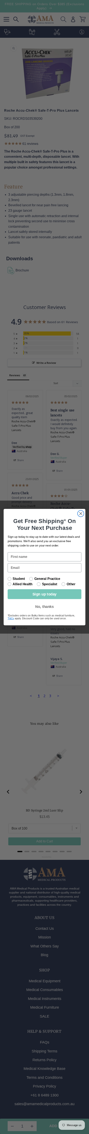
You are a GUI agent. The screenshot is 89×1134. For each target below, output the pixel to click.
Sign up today (44, 594)
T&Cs (11, 618)
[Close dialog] (81, 513)
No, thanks (44, 606)
